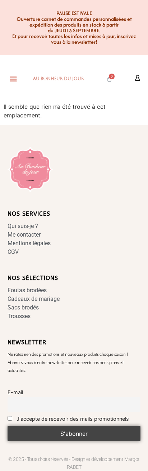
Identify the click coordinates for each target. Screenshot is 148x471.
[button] (13, 79)
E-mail (15, 392)
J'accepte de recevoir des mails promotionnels (72, 419)
